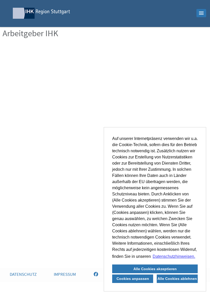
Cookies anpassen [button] (133, 279)
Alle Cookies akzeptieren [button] (155, 269)
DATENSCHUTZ (23, 275)
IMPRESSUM (65, 275)
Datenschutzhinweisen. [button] (174, 256)
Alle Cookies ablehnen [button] (177, 279)
